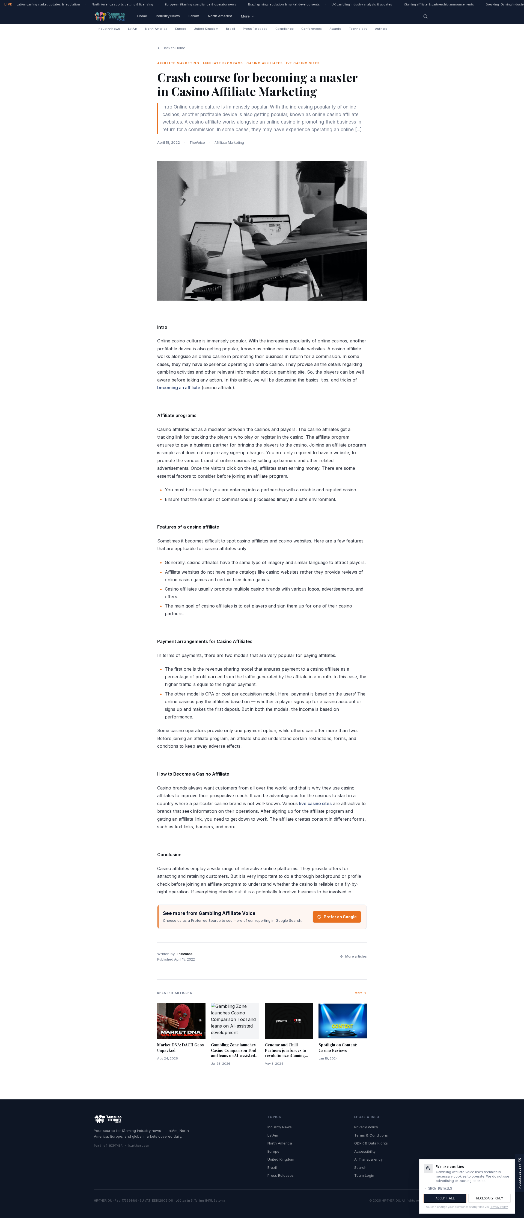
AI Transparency (368, 1159)
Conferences (311, 29)
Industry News (168, 16)
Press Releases (255, 29)
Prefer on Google (340, 916)
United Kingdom (206, 29)
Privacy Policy (366, 1127)
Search (360, 1167)
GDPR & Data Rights (371, 1143)
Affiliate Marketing (229, 142)
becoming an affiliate (178, 387)
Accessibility (365, 1151)
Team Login (364, 1175)
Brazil (230, 29)
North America (220, 16)
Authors (381, 29)
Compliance (284, 29)
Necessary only (489, 1198)
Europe (180, 29)
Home (142, 16)
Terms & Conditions (371, 1135)
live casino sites (315, 803)
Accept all (445, 1198)
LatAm (194, 16)
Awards (335, 29)
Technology (358, 29)
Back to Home (174, 48)
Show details (440, 1188)
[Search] (425, 16)
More (245, 16)
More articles (356, 956)
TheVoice (197, 142)
